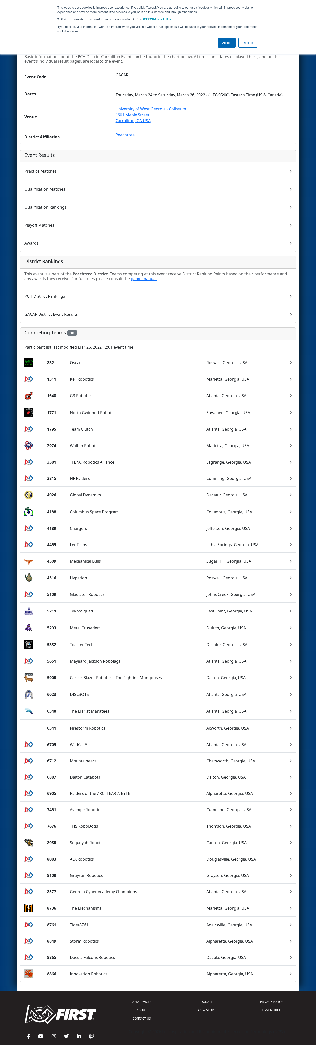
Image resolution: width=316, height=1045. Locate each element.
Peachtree (125, 135)
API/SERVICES (141, 1002)
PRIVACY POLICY (271, 1002)
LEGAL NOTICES (271, 1010)
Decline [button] (248, 42)
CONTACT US (142, 1018)
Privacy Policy (157, 19)
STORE (206, 1010)
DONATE (207, 1002)
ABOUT (142, 1010)
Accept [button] (226, 42)
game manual (144, 278)
